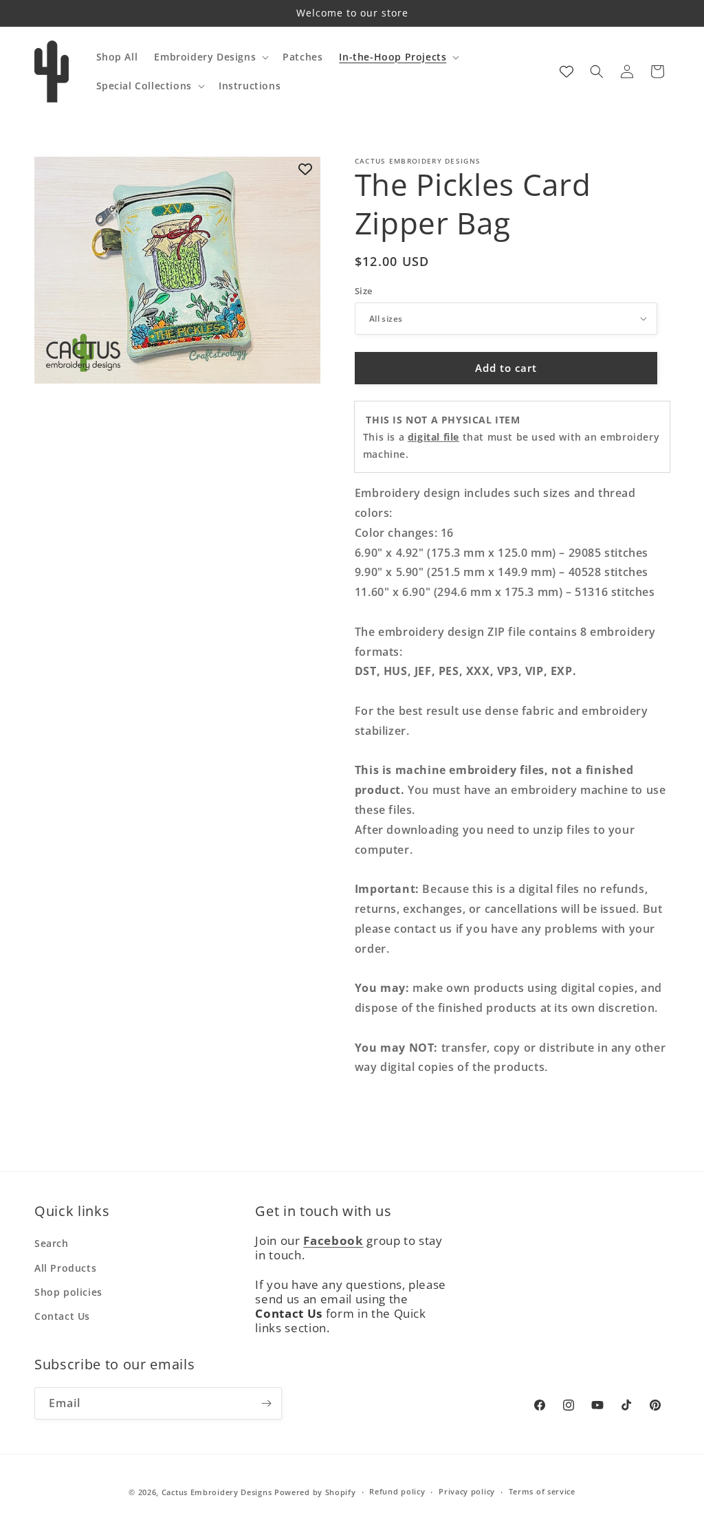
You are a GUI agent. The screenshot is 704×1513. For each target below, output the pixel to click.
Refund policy (397, 1491)
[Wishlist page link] (566, 71)
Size (364, 291)
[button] (210, 57)
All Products (65, 1267)
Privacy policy (467, 1491)
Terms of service (542, 1491)
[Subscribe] (266, 1403)
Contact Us (62, 1316)
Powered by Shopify (315, 1492)
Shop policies (68, 1292)
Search (51, 1243)
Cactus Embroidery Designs (217, 1492)
